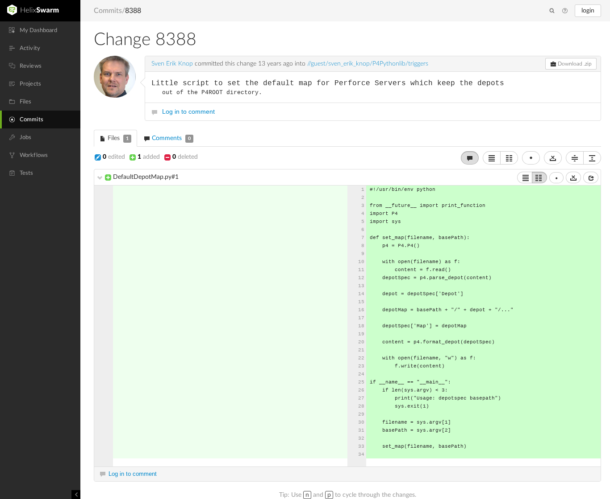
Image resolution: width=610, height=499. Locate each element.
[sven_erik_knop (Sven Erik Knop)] (115, 77)
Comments (170, 138)
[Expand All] (592, 158)
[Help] (565, 11)
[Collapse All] (575, 158)
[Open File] (590, 177)
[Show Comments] (470, 158)
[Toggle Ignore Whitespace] (553, 158)
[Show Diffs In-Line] (492, 158)
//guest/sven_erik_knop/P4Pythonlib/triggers (367, 64)
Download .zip (574, 63)
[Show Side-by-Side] (539, 177)
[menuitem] (40, 30)
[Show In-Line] (524, 177)
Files (117, 138)
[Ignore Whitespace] (573, 177)
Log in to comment (188, 111)
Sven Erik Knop (172, 64)
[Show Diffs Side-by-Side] (509, 158)
